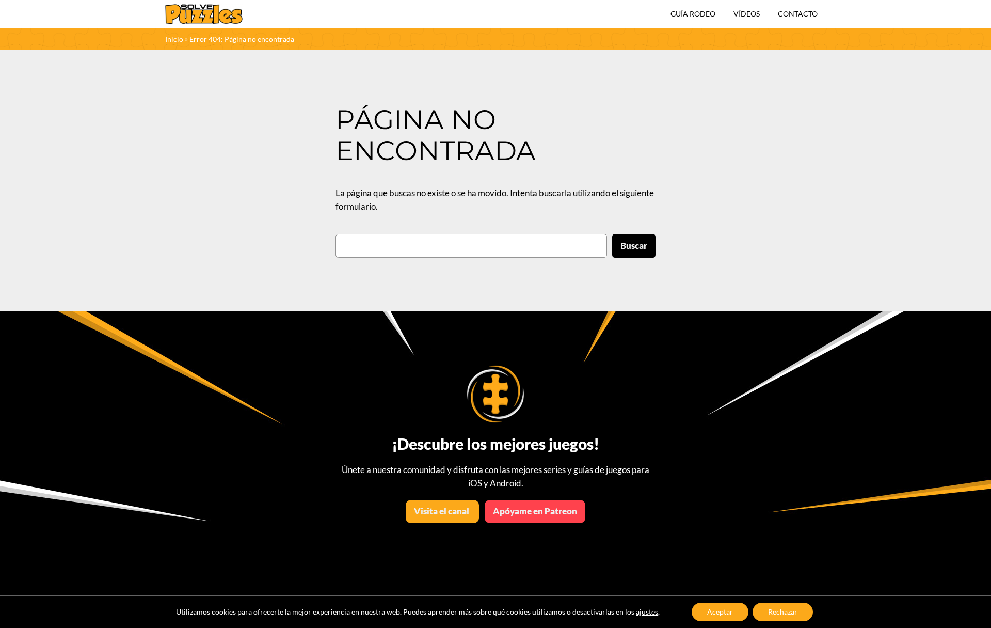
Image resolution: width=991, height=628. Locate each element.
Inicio (174, 39)
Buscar (633, 245)
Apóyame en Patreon (535, 511)
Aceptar (720, 611)
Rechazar (782, 611)
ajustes (647, 611)
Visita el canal (442, 511)
